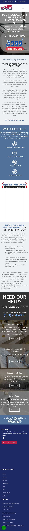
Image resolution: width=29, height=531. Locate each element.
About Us (5, 477)
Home (4, 474)
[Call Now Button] (4, 528)
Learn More (14, 338)
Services (5, 480)
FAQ (4, 489)
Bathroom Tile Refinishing (9, 513)
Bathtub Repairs (7, 510)
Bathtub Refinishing (8, 506)
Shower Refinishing (8, 522)
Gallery (4, 496)
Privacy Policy (6, 492)
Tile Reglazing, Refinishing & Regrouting (13, 525)
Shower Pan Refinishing (9, 519)
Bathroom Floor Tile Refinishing (11, 503)
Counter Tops (6, 516)
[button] (23, 8)
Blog (4, 486)
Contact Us (5, 483)
